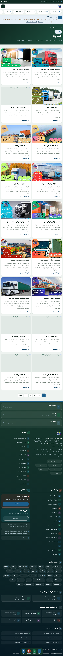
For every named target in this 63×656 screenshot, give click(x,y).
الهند (11, 580)
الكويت (48, 566)
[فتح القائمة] (3, 6)
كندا (28, 580)
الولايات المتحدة (38, 580)
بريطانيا (23, 575)
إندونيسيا (38, 584)
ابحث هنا (40, 22)
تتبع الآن (15, 518)
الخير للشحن (59, 28)
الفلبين (48, 584)
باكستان (56, 584)
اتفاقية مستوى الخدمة (56, 653)
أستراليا (20, 580)
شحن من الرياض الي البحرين (21, 637)
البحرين (32, 566)
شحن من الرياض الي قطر (21, 633)
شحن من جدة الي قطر (53, 637)
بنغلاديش (28, 584)
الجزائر (57, 575)
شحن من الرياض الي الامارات (51, 633)
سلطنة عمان (22, 566)
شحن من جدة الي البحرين (21, 642)
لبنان (57, 571)
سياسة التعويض (45, 653)
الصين (19, 584)
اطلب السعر (15, 504)
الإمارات (57, 566)
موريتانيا (32, 575)
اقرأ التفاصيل (56, 82)
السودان (41, 575)
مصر (12, 566)
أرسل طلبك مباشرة (31, 22)
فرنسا (6, 575)
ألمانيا (14, 575)
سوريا (49, 571)
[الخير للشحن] (60, 6)
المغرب (18, 571)
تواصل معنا (16, 653)
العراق (34, 571)
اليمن (25, 571)
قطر (40, 566)
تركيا (5, 566)
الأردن (41, 571)
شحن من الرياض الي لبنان (52, 642)
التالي (20, 395)
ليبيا (49, 575)
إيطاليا (57, 580)
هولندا (48, 580)
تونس (9, 571)
